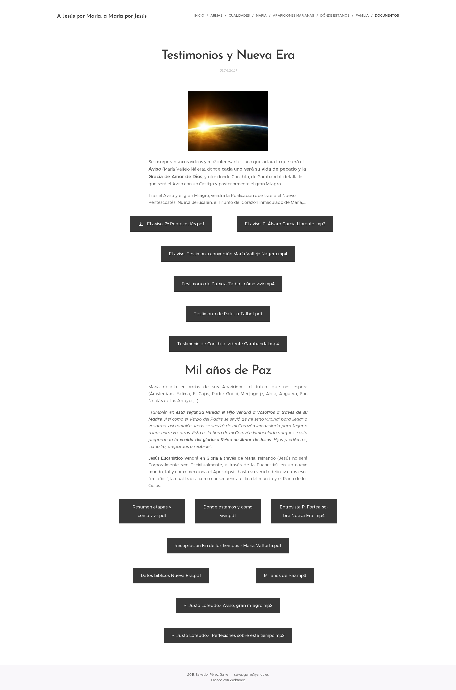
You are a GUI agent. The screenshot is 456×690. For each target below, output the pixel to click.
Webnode (237, 680)
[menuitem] (200, 15)
